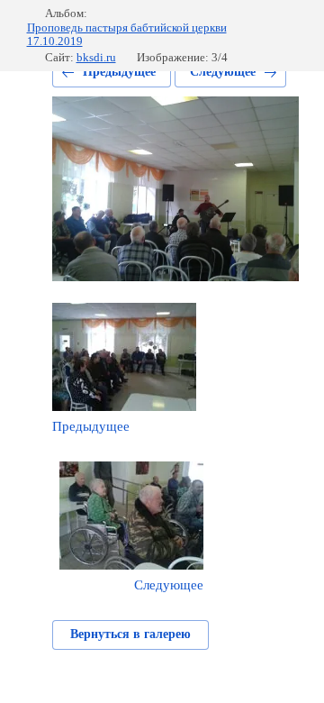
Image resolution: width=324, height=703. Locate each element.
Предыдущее (119, 71)
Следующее (223, 71)
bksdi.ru (96, 57)
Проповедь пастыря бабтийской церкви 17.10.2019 (127, 35)
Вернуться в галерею (130, 634)
